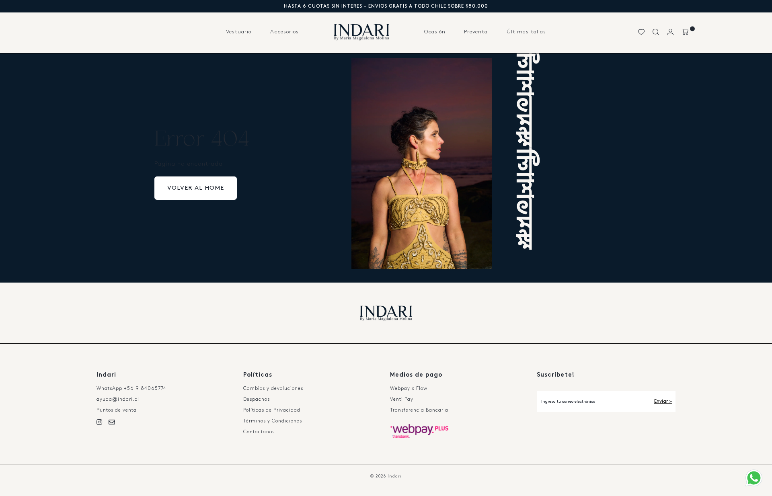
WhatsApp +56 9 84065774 (131, 388)
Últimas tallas (526, 31)
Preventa (476, 31)
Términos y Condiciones (272, 421)
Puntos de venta (116, 410)
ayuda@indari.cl (117, 399)
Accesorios (284, 31)
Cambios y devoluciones (273, 388)
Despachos (256, 399)
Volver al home (195, 188)
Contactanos (259, 432)
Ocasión (435, 31)
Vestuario (238, 31)
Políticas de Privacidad (271, 410)
